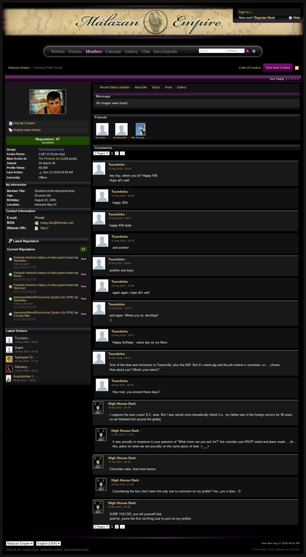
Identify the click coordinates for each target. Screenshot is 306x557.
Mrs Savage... (139, 137)
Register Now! (264, 17)
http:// (44, 228)
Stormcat (19, 288)
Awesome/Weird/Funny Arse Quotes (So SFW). (44, 297)
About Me (141, 87)
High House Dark (122, 403)
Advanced (254, 51)
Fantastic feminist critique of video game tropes (44, 257)
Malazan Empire (19, 67)
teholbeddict (120, 137)
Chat (146, 51)
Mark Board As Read (76, 549)
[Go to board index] (153, 21)
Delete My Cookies (51, 549)
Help (296, 17)
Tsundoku (20, 260)
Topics (156, 87)
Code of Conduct (250, 67)
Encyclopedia (165, 51)
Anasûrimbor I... (24, 376)
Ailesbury (21, 367)
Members (94, 51)
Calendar (113, 51)
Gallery (131, 51)
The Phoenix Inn (49, 158)
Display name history (27, 129)
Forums (75, 51)
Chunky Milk (22, 315)
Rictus (18, 275)
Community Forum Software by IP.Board (276, 549)
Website (58, 51)
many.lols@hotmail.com (57, 223)
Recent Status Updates (115, 87)
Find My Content (24, 123)
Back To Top (14, 549)
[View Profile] (28, 260)
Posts (168, 87)
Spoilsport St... (25, 357)
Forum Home (30, 549)
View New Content (278, 67)
